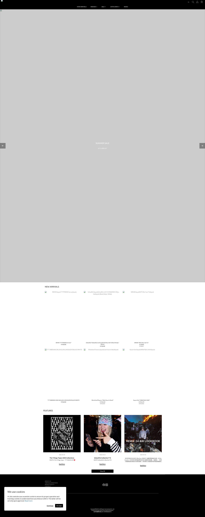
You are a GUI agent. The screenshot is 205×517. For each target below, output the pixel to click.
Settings (50, 506)
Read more (28, 501)
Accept (59, 506)
